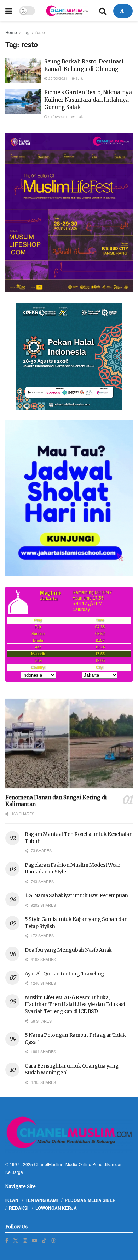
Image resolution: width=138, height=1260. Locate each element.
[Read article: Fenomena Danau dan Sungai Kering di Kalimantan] (69, 743)
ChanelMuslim (48, 1164)
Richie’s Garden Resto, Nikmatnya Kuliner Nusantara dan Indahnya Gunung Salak (88, 100)
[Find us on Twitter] (15, 1240)
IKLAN (11, 1200)
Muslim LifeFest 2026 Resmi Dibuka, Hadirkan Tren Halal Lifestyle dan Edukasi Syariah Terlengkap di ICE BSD (75, 1004)
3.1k (79, 78)
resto (40, 32)
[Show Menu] (8, 10)
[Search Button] (102, 10)
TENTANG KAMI (41, 1200)
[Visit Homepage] (67, 11)
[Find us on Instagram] (25, 1240)
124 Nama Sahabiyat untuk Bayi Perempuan (76, 895)
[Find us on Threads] (53, 1240)
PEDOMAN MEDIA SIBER (90, 1200)
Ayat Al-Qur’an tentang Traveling (64, 974)
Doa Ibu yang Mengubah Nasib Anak (68, 950)
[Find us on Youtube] (34, 1240)
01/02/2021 (57, 116)
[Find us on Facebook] (6, 1240)
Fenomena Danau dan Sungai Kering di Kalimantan (56, 801)
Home (11, 32)
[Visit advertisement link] (69, 212)
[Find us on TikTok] (44, 1240)
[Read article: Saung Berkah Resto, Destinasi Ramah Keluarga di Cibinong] (23, 70)
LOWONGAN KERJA (56, 1208)
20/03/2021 (57, 78)
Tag (26, 32)
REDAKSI (18, 1208)
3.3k (79, 116)
